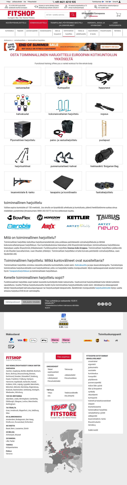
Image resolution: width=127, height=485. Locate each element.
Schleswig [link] (27, 390)
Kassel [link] (33, 382)
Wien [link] (8, 413)
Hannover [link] (9, 382)
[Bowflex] (19, 217)
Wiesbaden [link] (10, 392)
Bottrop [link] (14, 374)
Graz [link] (8, 410)
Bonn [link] (8, 374)
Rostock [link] (9, 390)
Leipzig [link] (20, 384)
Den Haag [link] (29, 419)
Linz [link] (29, 410)
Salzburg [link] (35, 410)
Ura (25, 2)
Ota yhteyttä (69, 396)
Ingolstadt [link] (18, 382)
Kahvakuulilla (81, 265)
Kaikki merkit (93, 430)
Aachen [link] (9, 371)
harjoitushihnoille (103, 288)
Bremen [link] (32, 374)
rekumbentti (92, 395)
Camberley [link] (34, 399)
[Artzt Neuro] (108, 226)
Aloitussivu (8, 40)
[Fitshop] (21, 14)
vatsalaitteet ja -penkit (96, 413)
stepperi (91, 404)
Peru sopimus (63, 357)
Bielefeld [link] (30, 371)
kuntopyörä (92, 398)
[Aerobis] (19, 226)
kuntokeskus (93, 374)
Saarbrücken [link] (18, 390)
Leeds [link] (16, 399)
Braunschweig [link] (23, 374)
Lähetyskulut (53, 378)
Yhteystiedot (32, 2)
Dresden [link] (18, 376)
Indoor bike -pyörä (95, 386)
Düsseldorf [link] (26, 376)
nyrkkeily (91, 392)
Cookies (51, 375)
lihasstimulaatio (94, 422)
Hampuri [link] (30, 379)
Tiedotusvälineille (71, 393)
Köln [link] (14, 384)
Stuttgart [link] (35, 390)
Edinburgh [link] (10, 401)
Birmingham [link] (24, 399)
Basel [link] (8, 428)
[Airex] (48, 226)
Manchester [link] (32, 401)
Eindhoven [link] (10, 422)
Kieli (107, 2)
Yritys (8, 2)
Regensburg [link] (33, 387)
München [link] (9, 387)
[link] (99, 304)
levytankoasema (94, 407)
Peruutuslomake (54, 381)
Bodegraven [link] (20, 419)
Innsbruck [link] (14, 410)
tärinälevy (92, 425)
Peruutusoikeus (70, 378)
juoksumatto (93, 367)
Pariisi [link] (12, 441)
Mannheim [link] (35, 384)
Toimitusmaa (96, 2)
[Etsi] (73, 14)
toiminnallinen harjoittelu (36, 40)
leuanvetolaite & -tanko (97, 419)
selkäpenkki (92, 416)
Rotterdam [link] (29, 422)
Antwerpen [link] (10, 435)
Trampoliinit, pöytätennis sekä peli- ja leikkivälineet (66, 24)
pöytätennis (92, 380)
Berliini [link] (23, 371)
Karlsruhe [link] (26, 382)
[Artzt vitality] (78, 226)
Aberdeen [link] (9, 399)
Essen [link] (8, 379)
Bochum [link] (37, 371)
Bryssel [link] (18, 435)
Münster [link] (17, 387)
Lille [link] (7, 441)
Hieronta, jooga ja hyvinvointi (96, 24)
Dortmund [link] (10, 376)
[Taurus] (108, 217)
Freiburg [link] (22, 379)
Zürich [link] (26, 428)
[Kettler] (78, 217)
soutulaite (92, 370)
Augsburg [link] (16, 371)
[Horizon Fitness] (48, 217)
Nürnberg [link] (24, 387)
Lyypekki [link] (26, 384)
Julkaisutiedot (17, 2)
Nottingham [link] (10, 404)
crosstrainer (92, 361)
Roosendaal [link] (19, 422)
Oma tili (115, 2)
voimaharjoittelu (38, 23)
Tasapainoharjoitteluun (19, 271)
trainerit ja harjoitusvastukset (99, 401)
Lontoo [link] (25, 401)
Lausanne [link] (19, 428)
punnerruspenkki (94, 383)
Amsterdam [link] (10, 419)
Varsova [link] (9, 454)
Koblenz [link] (9, 384)
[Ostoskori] (119, 14)
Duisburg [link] (34, 376)
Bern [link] (13, 428)
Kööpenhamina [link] (12, 447)
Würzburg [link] (19, 392)
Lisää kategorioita (115, 24)
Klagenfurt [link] (23, 410)
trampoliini (92, 377)
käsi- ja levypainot (95, 389)
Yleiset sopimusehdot (53, 370)
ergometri (92, 364)
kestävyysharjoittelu (16, 23)
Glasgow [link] (18, 401)
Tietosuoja (68, 369)
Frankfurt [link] (15, 379)
